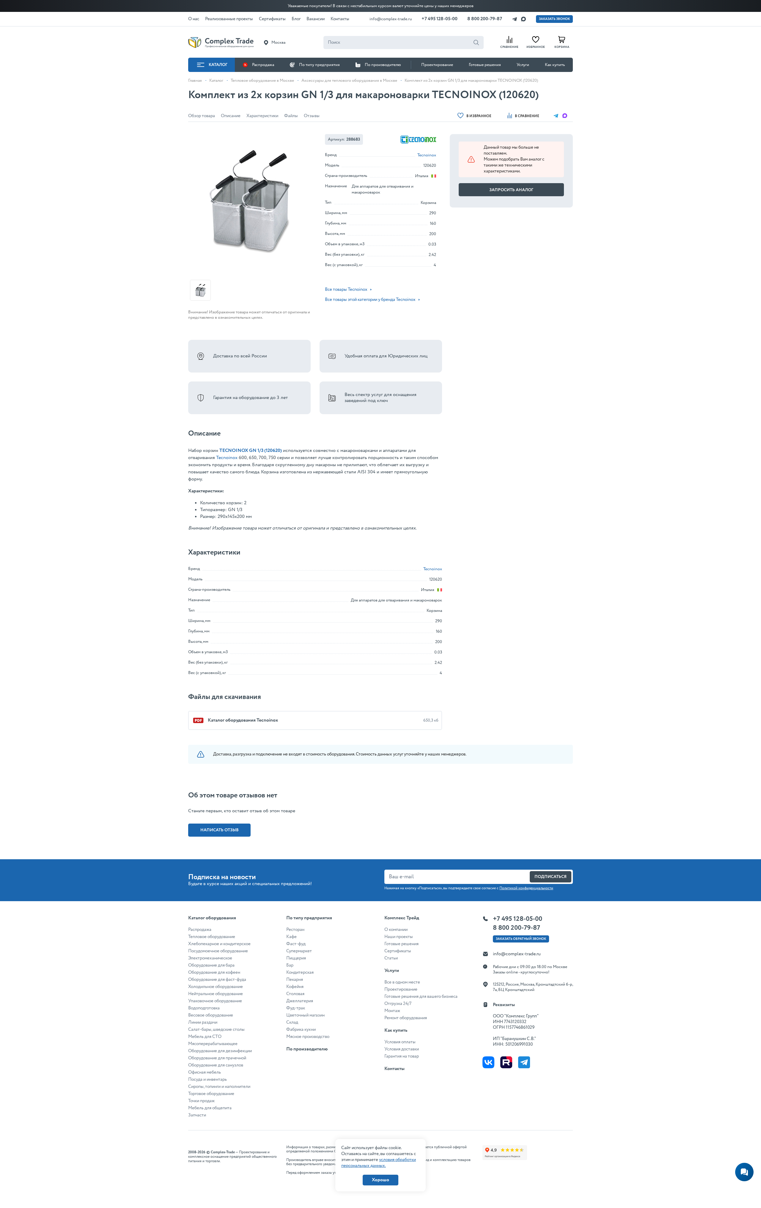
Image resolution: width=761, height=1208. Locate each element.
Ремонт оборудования (405, 1018)
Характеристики (262, 116)
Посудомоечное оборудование (218, 951)
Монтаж (392, 1011)
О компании (396, 929)
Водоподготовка (204, 1008)
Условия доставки (401, 1049)
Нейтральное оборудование (215, 994)
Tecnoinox (426, 155)
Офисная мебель (204, 1072)
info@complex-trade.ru (391, 19)
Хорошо (380, 1179)
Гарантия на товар (401, 1056)
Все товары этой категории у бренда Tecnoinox (370, 299)
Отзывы (312, 116)
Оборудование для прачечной (217, 1058)
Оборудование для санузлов (215, 1065)
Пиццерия (296, 958)
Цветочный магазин (305, 1015)
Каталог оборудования (212, 918)
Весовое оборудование (210, 1015)
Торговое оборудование (211, 1094)
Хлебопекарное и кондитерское (219, 944)
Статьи (391, 958)
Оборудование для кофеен (214, 972)
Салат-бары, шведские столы (216, 1029)
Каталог (218, 65)
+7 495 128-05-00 (439, 18)
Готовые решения (485, 65)
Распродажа (263, 65)
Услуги (523, 65)
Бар (289, 965)
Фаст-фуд (296, 944)
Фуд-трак (295, 1008)
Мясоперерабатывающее (213, 1044)
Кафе (291, 937)
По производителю (383, 65)
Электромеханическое (210, 958)
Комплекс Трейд (401, 918)
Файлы (291, 116)
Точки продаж (201, 1101)
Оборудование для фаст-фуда (217, 979)
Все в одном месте (402, 982)
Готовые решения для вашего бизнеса (420, 996)
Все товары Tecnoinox (346, 289)
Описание (230, 116)
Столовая (295, 994)
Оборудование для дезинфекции (220, 1051)
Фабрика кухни (301, 1029)
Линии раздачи (202, 1022)
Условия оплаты (400, 1042)
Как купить (555, 65)
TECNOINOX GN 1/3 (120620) (250, 450)
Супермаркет (299, 951)
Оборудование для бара (211, 965)
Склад (292, 1022)
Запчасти (197, 1115)
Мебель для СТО (204, 1036)
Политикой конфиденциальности (526, 888)
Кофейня (295, 987)
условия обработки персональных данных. (378, 1163)
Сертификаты (397, 951)
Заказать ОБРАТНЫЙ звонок (521, 939)
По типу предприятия (319, 65)
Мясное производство (307, 1036)
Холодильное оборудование (215, 987)
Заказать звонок (554, 19)
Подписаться (550, 877)
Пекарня (294, 979)
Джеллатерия (299, 1001)
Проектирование (437, 65)
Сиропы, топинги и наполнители (219, 1086)
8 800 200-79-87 (484, 18)
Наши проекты (398, 937)
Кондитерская (300, 972)
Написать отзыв (219, 830)
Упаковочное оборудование (215, 1001)
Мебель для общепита (210, 1108)
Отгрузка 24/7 (397, 1003)
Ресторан (295, 929)
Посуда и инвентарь (207, 1079)
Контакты (394, 1068)
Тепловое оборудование (211, 937)
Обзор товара (201, 116)
